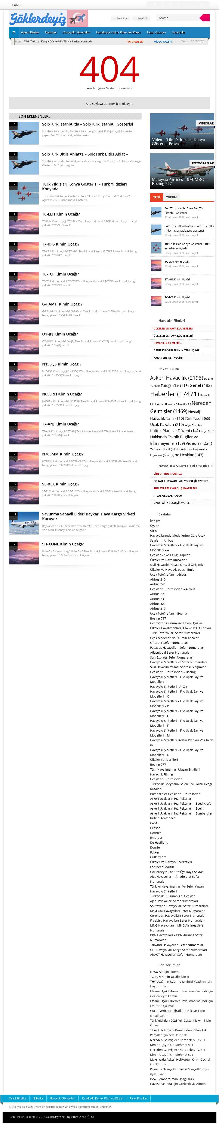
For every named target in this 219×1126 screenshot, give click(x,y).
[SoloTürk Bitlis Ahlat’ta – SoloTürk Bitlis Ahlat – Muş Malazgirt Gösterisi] (156, 235)
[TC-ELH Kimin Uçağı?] (156, 270)
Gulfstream (158, 857)
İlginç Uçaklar (186, 454)
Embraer (156, 838)
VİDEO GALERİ (163, 41)
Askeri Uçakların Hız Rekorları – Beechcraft (180, 803)
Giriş (153, 531)
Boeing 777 (158, 764)
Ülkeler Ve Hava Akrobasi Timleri (173, 569)
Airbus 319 (158, 608)
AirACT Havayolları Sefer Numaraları (176, 954)
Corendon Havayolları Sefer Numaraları (178, 915)
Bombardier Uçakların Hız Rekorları (175, 794)
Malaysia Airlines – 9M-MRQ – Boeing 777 (179, 181)
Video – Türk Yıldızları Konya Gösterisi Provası (178, 141)
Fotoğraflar (175, 385)
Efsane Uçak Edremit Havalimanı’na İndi (178, 991)
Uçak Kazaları (156, 32)
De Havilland (159, 842)
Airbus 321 (158, 604)
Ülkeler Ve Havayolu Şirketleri (171, 862)
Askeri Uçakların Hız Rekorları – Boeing (177, 808)
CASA (154, 823)
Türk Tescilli (197, 418)
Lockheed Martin (162, 867)
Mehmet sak (184, 1055)
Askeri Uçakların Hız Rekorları (171, 799)
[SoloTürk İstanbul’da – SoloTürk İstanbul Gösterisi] (156, 217)
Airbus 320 (158, 594)
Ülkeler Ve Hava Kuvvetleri (173, 328)
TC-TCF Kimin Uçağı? (177, 297)
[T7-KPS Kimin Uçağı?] (156, 288)
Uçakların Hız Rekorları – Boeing (173, 672)
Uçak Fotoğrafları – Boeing (168, 613)
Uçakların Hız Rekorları (166, 779)
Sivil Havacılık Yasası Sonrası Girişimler (178, 667)
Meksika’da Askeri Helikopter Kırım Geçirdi (180, 1059)
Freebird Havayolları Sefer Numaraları (177, 920)
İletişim (16, 4)
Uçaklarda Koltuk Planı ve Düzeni (118, 32)
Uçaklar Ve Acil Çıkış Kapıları (170, 555)
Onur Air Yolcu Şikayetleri (173, 503)
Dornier (155, 833)
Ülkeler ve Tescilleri (164, 760)
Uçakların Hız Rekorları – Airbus (172, 589)
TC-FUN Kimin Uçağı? (165, 977)
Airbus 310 (158, 579)
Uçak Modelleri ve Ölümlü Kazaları (175, 638)
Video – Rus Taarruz (168, 474)
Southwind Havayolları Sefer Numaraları (179, 906)
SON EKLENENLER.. (34, 116)
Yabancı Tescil (163, 449)
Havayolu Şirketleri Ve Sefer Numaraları (178, 662)
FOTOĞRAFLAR (203, 163)
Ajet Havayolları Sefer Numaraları (174, 901)
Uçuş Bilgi (178, 32)
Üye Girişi (121, 18)
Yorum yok (192, 217)
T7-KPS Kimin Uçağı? (177, 279)
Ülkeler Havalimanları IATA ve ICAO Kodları (180, 628)
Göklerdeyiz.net (55, 1117)
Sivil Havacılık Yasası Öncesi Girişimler (177, 565)
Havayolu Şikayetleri (76, 32)
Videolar (199, 443)
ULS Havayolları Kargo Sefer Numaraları (178, 950)
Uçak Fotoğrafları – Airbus (168, 574)
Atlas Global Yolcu (168, 495)
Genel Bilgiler (30, 32)
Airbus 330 (158, 599)
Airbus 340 (158, 584)
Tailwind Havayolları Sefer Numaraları (177, 945)
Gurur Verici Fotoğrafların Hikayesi (174, 1011)
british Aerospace (162, 818)
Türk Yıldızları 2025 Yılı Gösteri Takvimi (177, 1020)
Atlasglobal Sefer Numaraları (171, 652)
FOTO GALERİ (135, 41)
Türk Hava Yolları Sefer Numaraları (175, 633)
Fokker (154, 852)
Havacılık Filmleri (162, 774)
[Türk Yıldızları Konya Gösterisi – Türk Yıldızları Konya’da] (156, 253)
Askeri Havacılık (176, 377)
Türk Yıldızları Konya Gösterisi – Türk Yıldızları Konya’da (58, 41)
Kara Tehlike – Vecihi (168, 357)
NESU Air (156, 972)
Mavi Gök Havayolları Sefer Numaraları (178, 911)
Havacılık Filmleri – (168, 343)
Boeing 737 (158, 618)
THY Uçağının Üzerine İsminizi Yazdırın (178, 981)
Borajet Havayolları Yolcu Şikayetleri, (182, 481)
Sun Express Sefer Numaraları (171, 657)
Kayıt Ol (142, 18)
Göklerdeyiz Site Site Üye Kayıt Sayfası (177, 872)
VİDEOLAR (206, 123)
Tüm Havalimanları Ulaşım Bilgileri (175, 769)
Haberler (51, 32)
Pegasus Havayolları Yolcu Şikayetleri (176, 1069)
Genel (200, 385)
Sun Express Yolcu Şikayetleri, (175, 488)
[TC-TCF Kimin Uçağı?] (156, 306)
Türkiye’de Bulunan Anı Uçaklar (172, 896)
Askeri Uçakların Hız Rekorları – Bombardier (181, 813)
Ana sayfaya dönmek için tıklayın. (109, 104)
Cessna (155, 828)
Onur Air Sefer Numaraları (169, 643)
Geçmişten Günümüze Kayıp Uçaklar (176, 623)
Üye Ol (155, 526)
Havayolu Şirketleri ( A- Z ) (168, 686)
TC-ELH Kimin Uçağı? (178, 262)
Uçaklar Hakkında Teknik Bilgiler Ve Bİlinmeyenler (182, 437)
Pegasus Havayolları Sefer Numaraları (177, 647)
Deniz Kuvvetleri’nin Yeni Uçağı (176, 350)
